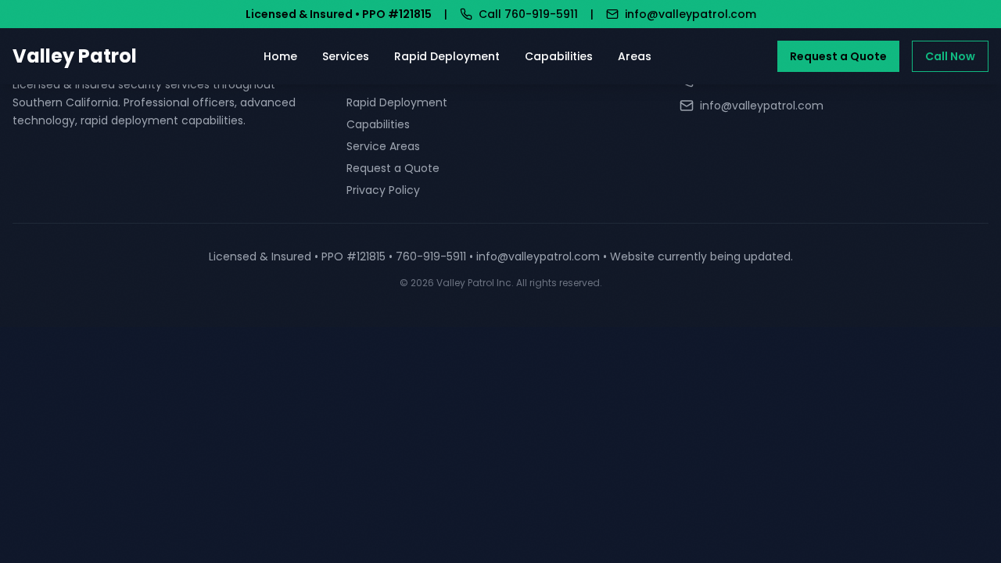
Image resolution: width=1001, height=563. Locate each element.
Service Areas (383, 146)
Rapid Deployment (447, 56)
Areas (634, 56)
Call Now (950, 56)
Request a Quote (838, 56)
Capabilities (559, 56)
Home (280, 56)
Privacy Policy (383, 190)
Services (345, 56)
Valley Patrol (75, 56)
